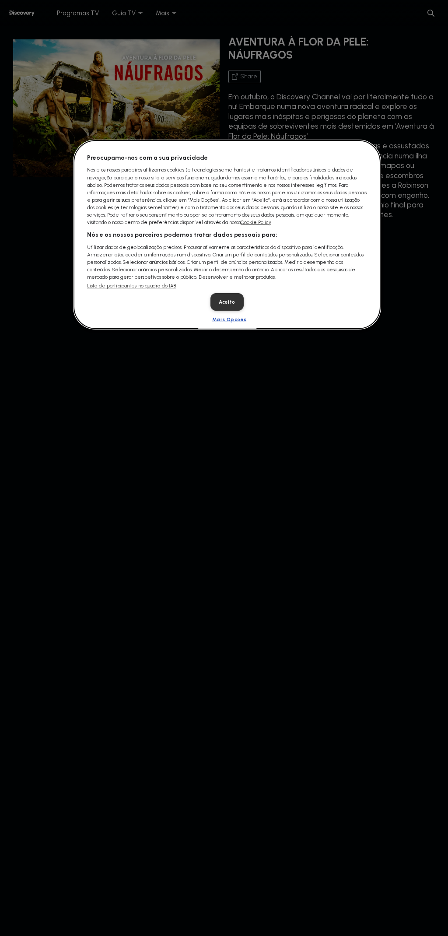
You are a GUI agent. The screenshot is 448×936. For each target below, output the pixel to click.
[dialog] (227, 234)
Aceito (227, 302)
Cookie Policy (256, 222)
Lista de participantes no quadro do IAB (131, 286)
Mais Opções (229, 319)
